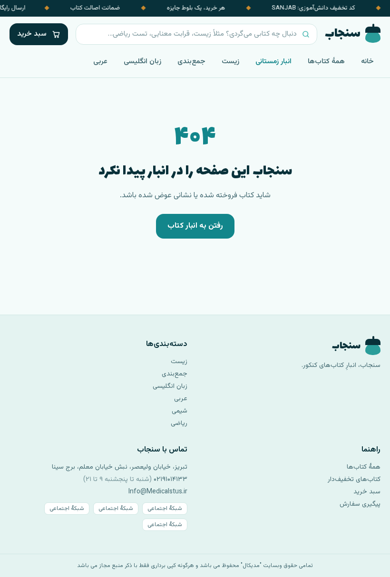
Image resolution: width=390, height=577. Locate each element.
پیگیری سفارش (360, 504)
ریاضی (179, 423)
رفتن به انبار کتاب (195, 226)
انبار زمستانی (273, 61)
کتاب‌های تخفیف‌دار (354, 479)
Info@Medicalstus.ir (157, 492)
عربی (100, 61)
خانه (367, 61)
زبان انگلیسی (142, 61)
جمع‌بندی (191, 61)
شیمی (179, 411)
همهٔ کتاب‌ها (326, 61)
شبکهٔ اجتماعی (164, 508)
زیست (230, 61)
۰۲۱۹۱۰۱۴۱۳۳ (170, 479)
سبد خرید (366, 492)
